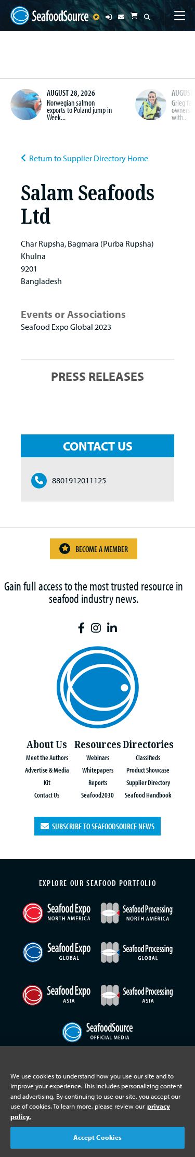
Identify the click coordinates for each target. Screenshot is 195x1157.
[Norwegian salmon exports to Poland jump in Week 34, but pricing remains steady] (26, 104)
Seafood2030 (97, 795)
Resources (97, 744)
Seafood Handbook (148, 795)
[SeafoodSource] (49, 15)
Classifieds (148, 757)
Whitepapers (97, 770)
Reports (97, 782)
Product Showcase (148, 770)
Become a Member (101, 549)
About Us (47, 744)
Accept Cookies (97, 1137)
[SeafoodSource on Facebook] (81, 628)
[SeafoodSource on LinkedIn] (112, 628)
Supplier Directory (148, 782)
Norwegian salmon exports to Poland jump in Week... (79, 109)
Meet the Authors (47, 757)
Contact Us (46, 795)
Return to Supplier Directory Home (88, 158)
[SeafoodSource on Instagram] (96, 628)
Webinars (97, 757)
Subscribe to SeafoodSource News (101, 826)
